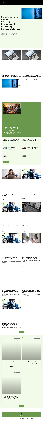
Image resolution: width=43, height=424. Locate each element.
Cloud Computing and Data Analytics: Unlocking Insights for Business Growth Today (11, 76)
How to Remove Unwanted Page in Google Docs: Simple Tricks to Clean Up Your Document (14, 156)
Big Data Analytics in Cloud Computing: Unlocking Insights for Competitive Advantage (31, 76)
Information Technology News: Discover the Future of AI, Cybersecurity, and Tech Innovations (10, 194)
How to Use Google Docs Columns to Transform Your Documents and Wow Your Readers (33, 156)
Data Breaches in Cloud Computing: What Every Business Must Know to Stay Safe (28, 80)
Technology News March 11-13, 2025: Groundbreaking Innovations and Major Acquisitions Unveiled (10, 291)
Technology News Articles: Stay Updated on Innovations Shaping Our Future (31, 226)
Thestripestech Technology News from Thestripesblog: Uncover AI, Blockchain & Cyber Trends (10, 324)
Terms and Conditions (29, 418)
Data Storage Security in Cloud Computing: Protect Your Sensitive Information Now (11, 397)
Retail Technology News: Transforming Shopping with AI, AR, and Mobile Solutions (31, 258)
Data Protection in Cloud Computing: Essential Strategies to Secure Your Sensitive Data (11, 363)
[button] (41, 2)
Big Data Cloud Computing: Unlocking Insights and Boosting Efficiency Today (31, 362)
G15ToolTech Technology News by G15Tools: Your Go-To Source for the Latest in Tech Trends (11, 226)
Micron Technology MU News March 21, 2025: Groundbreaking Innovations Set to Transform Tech (31, 291)
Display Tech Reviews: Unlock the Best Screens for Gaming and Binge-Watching (33, 148)
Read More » (4, 199)
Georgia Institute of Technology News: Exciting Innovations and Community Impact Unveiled (31, 193)
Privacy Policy (22, 418)
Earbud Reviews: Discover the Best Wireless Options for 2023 (13, 148)
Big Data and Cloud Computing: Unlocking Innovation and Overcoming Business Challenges (10, 22)
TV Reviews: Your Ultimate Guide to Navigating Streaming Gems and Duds (12, 128)
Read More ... (3, 36)
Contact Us (16, 418)
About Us (11, 418)
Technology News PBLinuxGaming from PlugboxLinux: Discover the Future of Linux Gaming (10, 258)
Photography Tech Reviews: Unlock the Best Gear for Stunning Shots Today (13, 140)
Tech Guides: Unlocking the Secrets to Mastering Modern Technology (32, 140)
